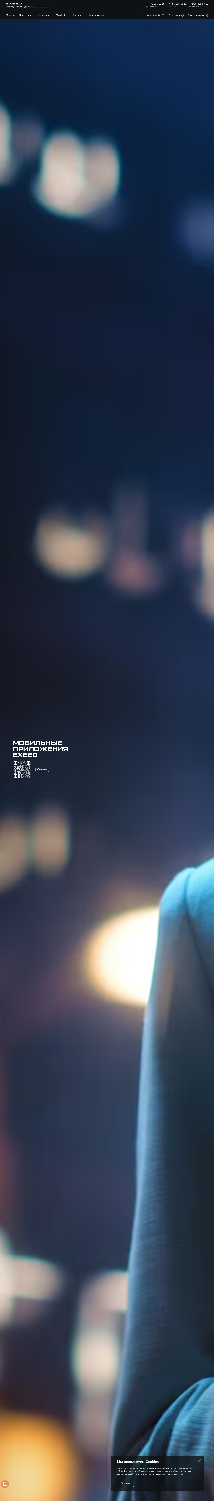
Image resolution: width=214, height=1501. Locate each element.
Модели (10, 15)
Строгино (174, 7)
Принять (125, 1483)
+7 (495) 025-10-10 (155, 4)
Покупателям (26, 15)
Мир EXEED (62, 15)
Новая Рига (153, 7)
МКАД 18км (197, 7)
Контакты (78, 15)
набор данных (139, 1468)
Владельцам (45, 15)
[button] (199, 1461)
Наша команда (96, 15)
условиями (167, 1471)
